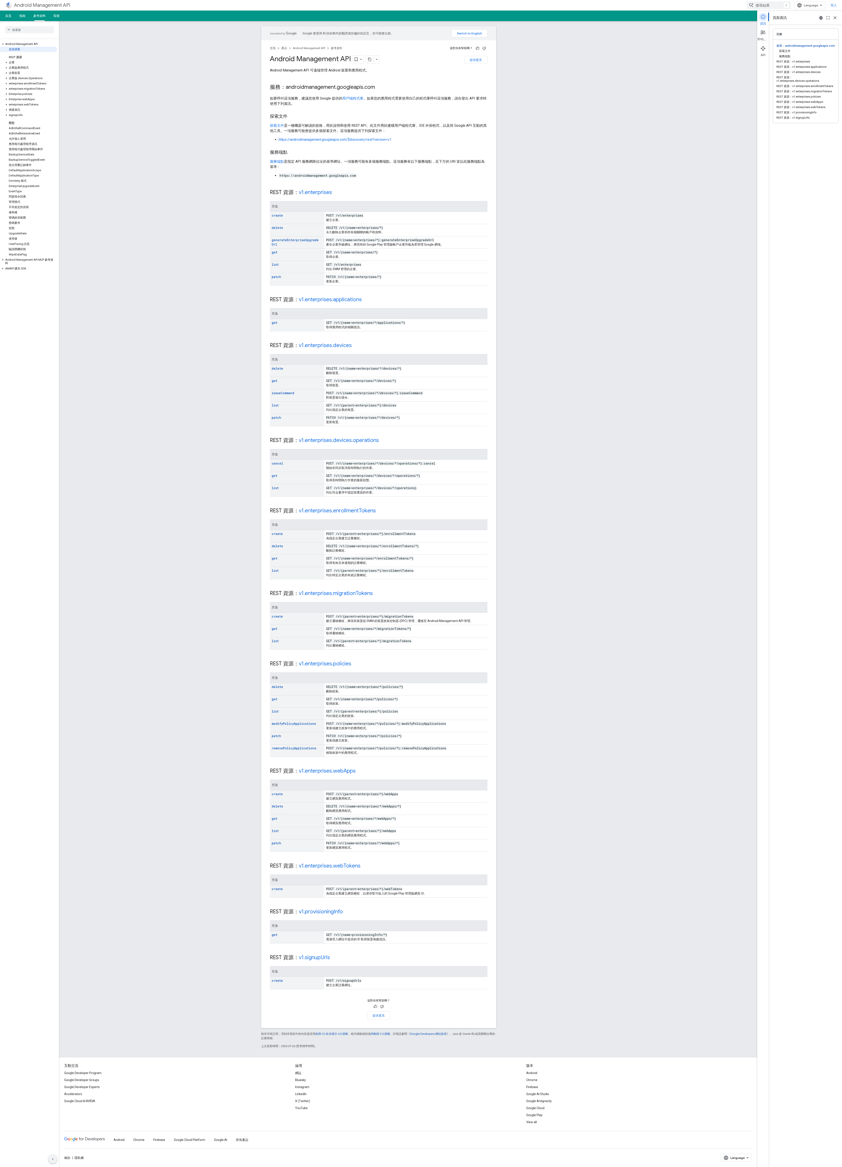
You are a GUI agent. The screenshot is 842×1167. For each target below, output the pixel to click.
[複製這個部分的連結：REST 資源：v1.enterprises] (336, 192)
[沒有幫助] (484, 48)
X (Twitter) (302, 1101)
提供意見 (476, 60)
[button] (28, 44)
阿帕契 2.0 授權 (380, 1033)
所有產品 (242, 1140)
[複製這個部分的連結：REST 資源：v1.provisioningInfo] (347, 912)
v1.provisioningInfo (321, 911)
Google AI (220, 1140)
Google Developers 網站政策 (428, 1033)
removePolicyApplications (294, 748)
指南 (22, 16)
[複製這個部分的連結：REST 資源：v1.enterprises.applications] (366, 300)
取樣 (57, 16)
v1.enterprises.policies (325, 663)
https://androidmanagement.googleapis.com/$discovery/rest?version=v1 (335, 139)
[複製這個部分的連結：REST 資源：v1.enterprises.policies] (355, 664)
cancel (277, 463)
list (275, 264)
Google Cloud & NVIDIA (79, 1101)
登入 (834, 5)
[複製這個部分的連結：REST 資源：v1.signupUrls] (334, 957)
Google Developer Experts (82, 1087)
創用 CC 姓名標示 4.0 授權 (331, 1033)
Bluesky (300, 1080)
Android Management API (42, 5)
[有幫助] (477, 48)
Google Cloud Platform (189, 1140)
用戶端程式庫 (352, 98)
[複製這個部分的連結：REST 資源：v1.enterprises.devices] (356, 345)
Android (531, 1073)
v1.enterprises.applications (330, 299)
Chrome (531, 1080)
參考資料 (39, 16)
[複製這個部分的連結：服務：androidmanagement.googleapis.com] (379, 87)
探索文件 (277, 125)
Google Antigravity (539, 1101)
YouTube (301, 1108)
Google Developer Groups (81, 1080)
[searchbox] (29, 29)
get (274, 252)
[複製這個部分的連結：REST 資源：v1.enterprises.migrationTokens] (377, 593)
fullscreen (828, 17)
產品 (284, 48)
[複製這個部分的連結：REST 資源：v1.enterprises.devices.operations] (383, 440)
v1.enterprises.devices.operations (339, 440)
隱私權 (79, 1158)
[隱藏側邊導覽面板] (52, 1159)
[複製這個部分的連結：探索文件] (291, 116)
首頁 (8, 16)
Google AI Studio (537, 1094)
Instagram (302, 1087)
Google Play (534, 1115)
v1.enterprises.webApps (327, 771)
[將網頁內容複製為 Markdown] (370, 59)
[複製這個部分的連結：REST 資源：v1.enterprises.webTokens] (364, 866)
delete (277, 228)
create (277, 215)
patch (276, 277)
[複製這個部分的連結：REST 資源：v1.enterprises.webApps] (360, 771)
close (835, 17)
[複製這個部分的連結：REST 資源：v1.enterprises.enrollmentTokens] (380, 511)
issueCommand (283, 393)
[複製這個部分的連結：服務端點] (291, 152)
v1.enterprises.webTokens (329, 865)
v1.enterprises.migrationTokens (336, 593)
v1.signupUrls (314, 957)
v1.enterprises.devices (325, 345)
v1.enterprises (315, 192)
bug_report (821, 17)
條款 (67, 1158)
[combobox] (769, 5)
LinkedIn (301, 1094)
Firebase (532, 1087)
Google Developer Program (83, 1073)
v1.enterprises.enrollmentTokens (337, 510)
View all (531, 1122)
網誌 (298, 1073)
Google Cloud (535, 1108)
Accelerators (73, 1094)
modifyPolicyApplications (294, 724)
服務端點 (277, 161)
